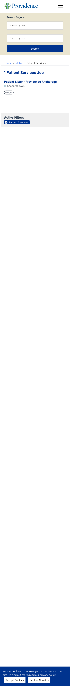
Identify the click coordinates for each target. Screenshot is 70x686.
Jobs (19, 62)
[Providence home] (21, 6)
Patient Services (36, 62)
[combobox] (35, 25)
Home (8, 62)
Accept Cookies (14, 680)
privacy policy (48, 674)
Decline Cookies (39, 680)
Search (35, 48)
